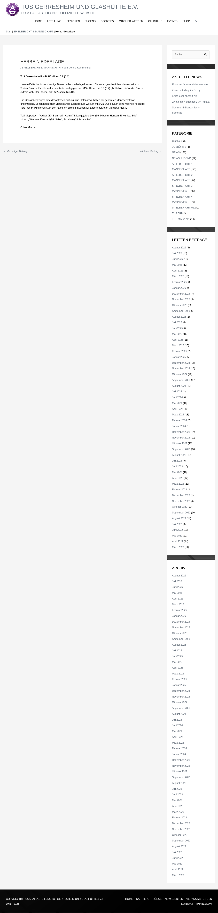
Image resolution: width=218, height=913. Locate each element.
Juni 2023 (177, 466)
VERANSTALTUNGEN (199, 898)
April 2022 (177, 541)
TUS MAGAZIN (181, 219)
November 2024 (181, 368)
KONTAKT (187, 903)
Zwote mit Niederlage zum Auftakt (190, 101)
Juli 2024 (177, 391)
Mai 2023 (177, 472)
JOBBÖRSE (179, 146)
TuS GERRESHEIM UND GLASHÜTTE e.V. (79, 6)
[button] (196, 21)
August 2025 (179, 316)
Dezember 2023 (181, 431)
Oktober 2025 (179, 305)
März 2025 (178, 345)
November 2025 (181, 299)
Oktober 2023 (179, 443)
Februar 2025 (179, 351)
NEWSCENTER (174, 898)
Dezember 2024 (181, 362)
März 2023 (178, 483)
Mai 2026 (177, 264)
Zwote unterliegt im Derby (186, 90)
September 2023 (181, 449)
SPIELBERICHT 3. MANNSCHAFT (41, 67)
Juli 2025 (177, 322)
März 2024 (178, 414)
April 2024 (177, 408)
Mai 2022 (177, 535)
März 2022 (178, 547)
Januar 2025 (179, 357)
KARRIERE (142, 898)
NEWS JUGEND (181, 158)
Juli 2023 (177, 460)
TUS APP (177, 213)
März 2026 (178, 276)
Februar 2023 (179, 489)
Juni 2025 (177, 328)
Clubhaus (177, 141)
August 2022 (179, 518)
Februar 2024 (179, 420)
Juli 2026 (177, 253)
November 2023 (181, 437)
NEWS (176, 152)
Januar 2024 (179, 426)
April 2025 (177, 339)
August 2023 (179, 455)
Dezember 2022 (181, 495)
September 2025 (181, 310)
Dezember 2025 (181, 293)
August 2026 (179, 247)
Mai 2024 (177, 403)
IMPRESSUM (204, 903)
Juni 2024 (177, 397)
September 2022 (181, 512)
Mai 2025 (177, 333)
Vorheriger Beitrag (15, 151)
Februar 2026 (179, 282)
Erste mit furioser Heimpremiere (190, 84)
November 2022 (181, 501)
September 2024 (181, 380)
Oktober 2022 (179, 506)
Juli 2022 (177, 524)
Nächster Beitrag (150, 151)
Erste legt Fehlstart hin (184, 95)
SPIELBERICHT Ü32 (184, 207)
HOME (129, 898)
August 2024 (179, 385)
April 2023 (177, 478)
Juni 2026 (177, 258)
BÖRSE (157, 898)
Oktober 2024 (179, 374)
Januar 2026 (179, 287)
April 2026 (177, 270)
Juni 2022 (177, 529)
